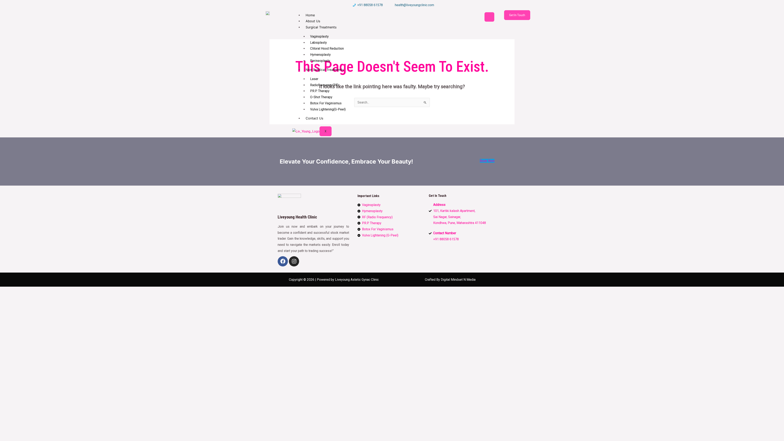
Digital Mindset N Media (458, 280)
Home (310, 15)
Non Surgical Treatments (325, 70)
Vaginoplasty (319, 36)
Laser (314, 79)
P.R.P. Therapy (320, 91)
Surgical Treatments (321, 27)
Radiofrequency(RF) (324, 85)
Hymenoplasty (320, 55)
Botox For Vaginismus (326, 103)
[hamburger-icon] (489, 17)
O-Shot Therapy (321, 97)
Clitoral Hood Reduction (327, 48)
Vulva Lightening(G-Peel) (328, 109)
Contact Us (314, 118)
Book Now (487, 161)
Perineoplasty (320, 61)
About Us (313, 21)
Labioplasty (318, 43)
